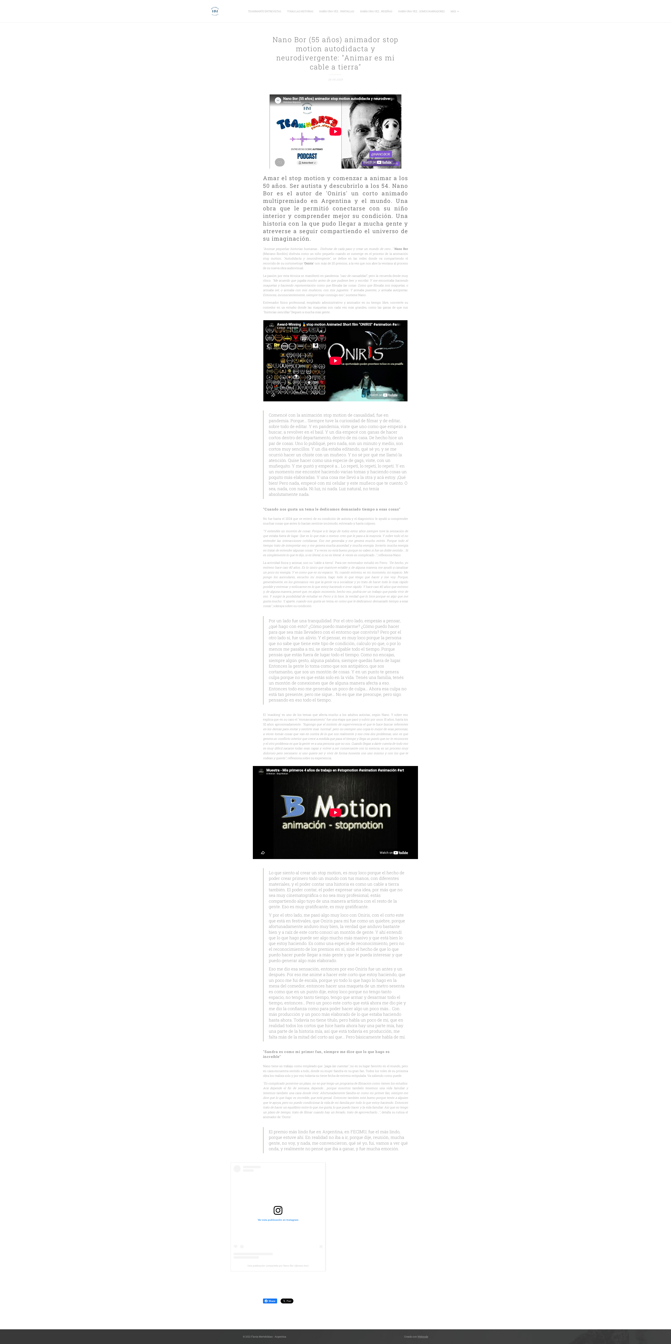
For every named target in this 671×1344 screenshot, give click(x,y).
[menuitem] (264, 11)
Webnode (422, 1336)
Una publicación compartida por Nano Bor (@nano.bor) (278, 1265)
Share (272, 1301)
